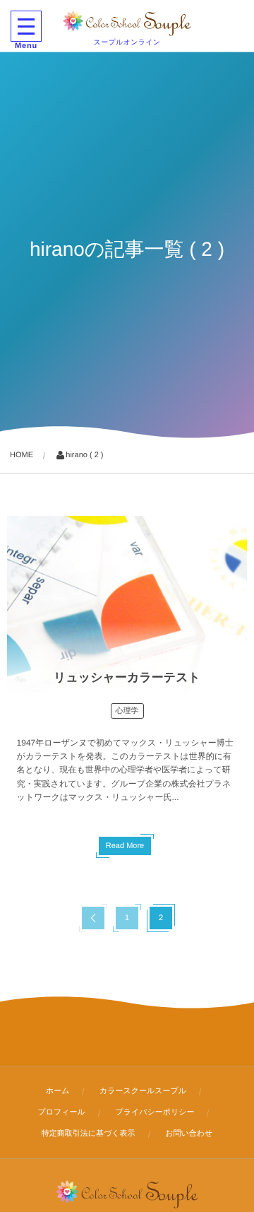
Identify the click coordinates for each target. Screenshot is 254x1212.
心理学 (127, 711)
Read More (125, 846)
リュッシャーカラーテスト (127, 677)
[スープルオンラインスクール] (127, 23)
